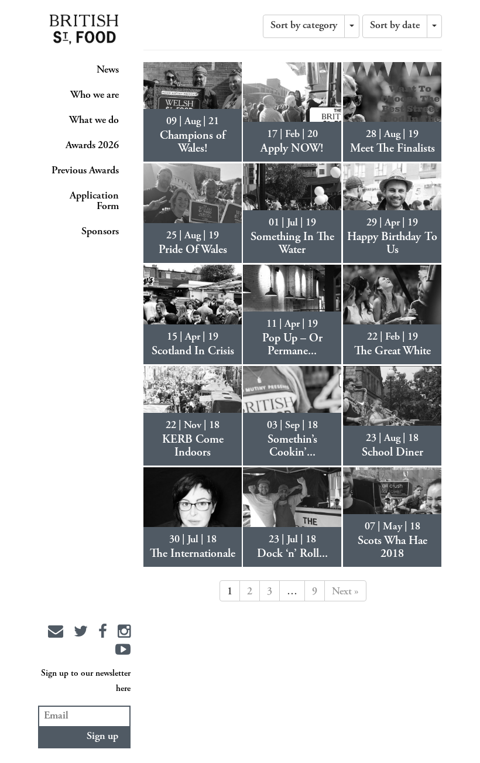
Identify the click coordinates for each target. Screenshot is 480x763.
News (108, 70)
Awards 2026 (92, 146)
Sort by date (395, 25)
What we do (94, 120)
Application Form (94, 201)
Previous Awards (85, 171)
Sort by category (303, 25)
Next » (345, 592)
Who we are (94, 95)
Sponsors (100, 232)
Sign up (102, 736)
